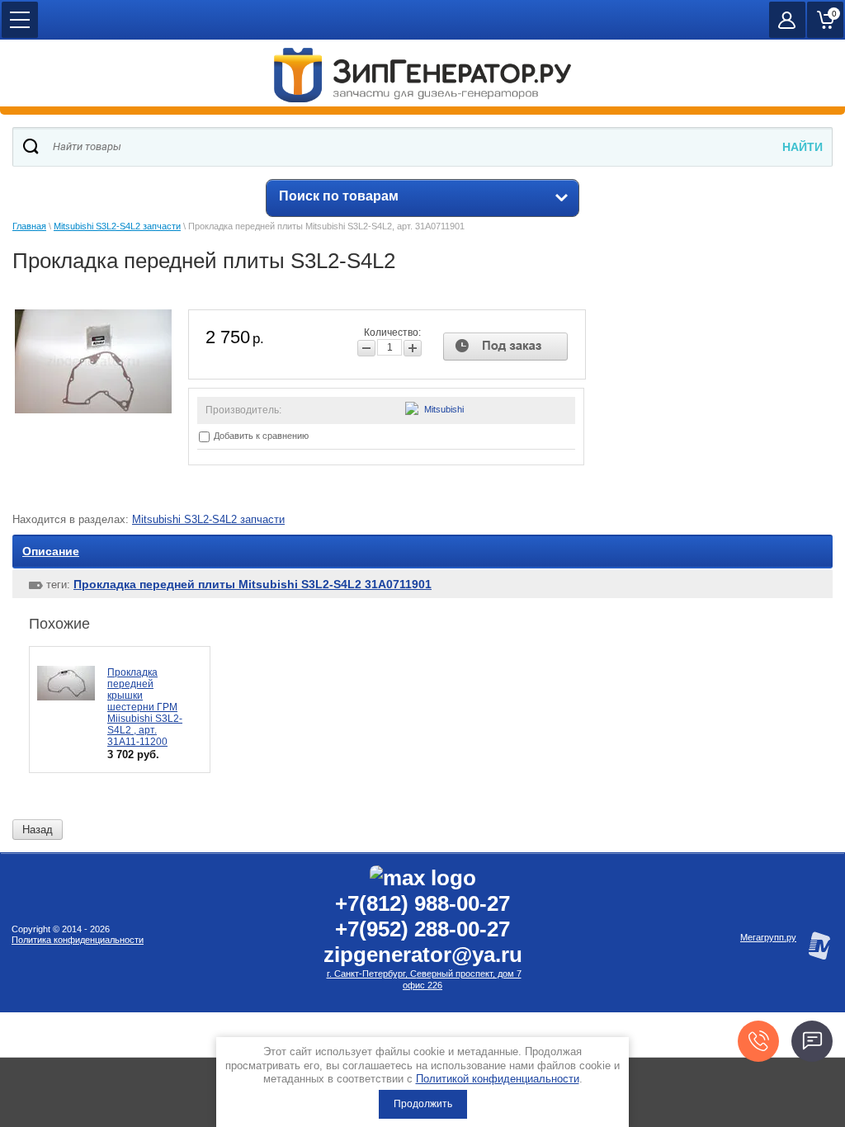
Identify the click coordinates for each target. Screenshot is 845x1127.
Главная (29, 226)
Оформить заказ (825, 20)
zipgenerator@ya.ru (422, 954)
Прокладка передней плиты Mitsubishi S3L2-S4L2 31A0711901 (252, 584)
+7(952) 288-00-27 (422, 929)
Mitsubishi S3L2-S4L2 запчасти (117, 226)
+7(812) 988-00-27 (422, 903)
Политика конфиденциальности (78, 940)
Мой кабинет (787, 20)
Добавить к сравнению (260, 436)
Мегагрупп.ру (768, 937)
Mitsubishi (444, 409)
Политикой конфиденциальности (497, 1079)
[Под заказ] (505, 346)
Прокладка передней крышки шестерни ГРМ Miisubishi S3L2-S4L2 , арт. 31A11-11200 (144, 707)
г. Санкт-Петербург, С (372, 973)
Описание (50, 551)
